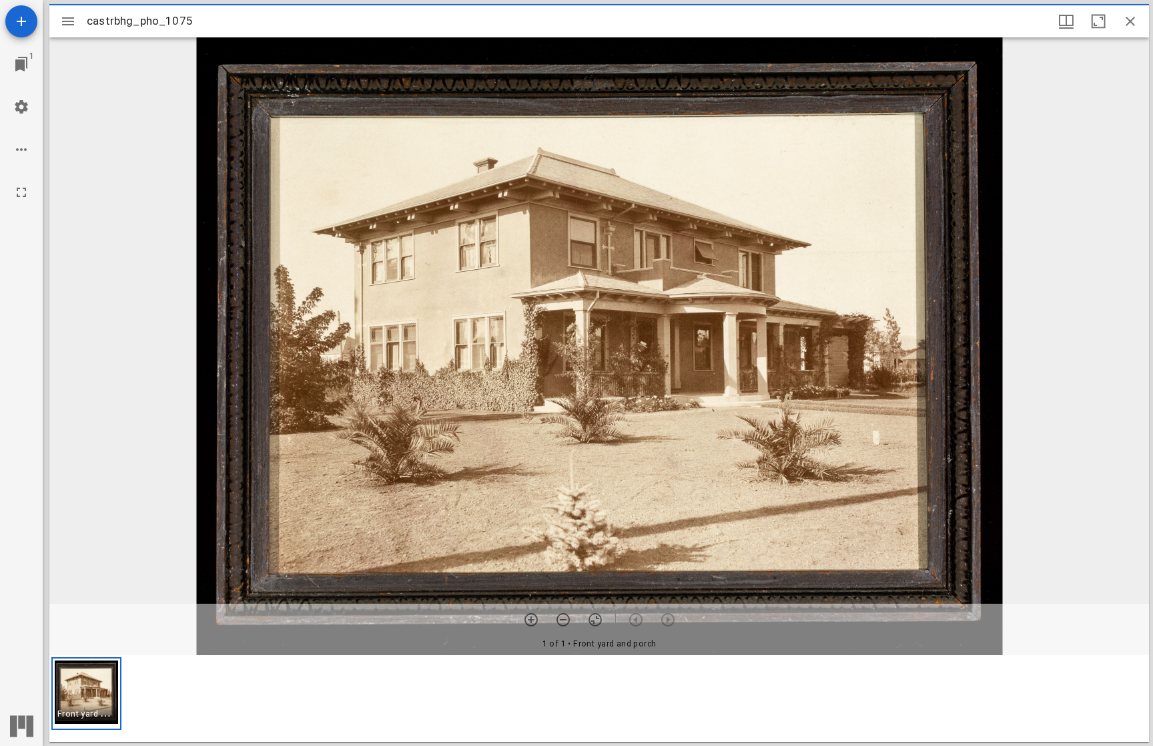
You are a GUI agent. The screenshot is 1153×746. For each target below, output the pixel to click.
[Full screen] (21, 192)
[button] (86, 694)
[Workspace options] (21, 150)
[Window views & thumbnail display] (1066, 21)
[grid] (599, 698)
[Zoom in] (531, 620)
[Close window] (1130, 21)
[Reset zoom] (595, 620)
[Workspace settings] (21, 107)
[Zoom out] (563, 620)
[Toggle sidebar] (68, 21)
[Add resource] (21, 21)
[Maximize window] (1098, 21)
